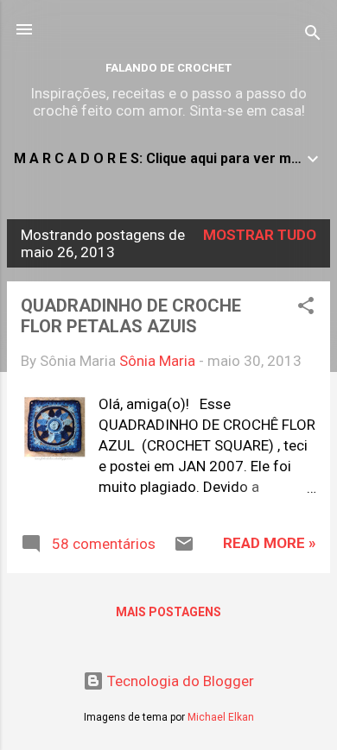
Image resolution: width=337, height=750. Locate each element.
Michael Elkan (221, 717)
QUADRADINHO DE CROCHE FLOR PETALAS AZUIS (131, 316)
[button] (306, 308)
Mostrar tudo (259, 234)
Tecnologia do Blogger (179, 681)
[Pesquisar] (312, 35)
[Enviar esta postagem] (184, 549)
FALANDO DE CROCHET (168, 67)
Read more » (269, 542)
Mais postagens (168, 612)
